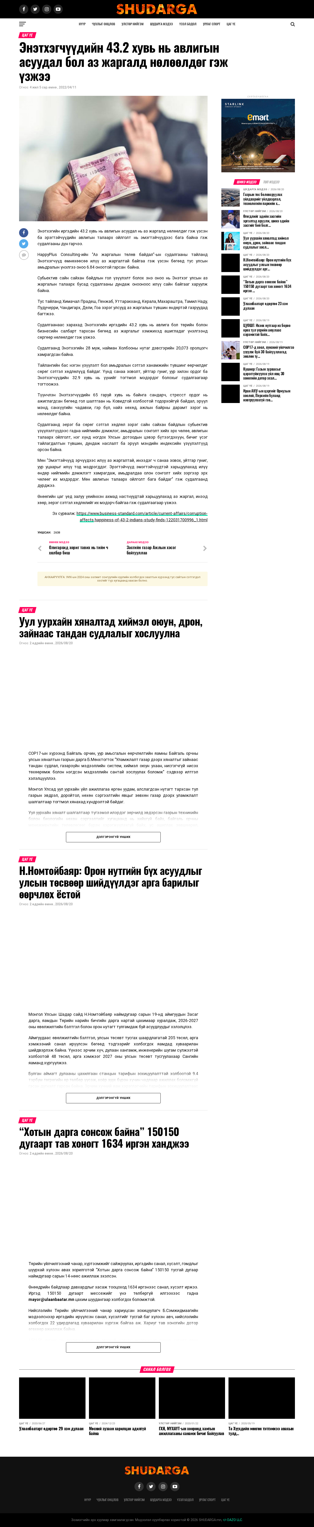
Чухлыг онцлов (103, 24)
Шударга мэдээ (161, 24)
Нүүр (82, 24)
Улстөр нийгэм (133, 24)
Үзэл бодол (188, 24)
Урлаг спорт (211, 24)
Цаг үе (231, 24)
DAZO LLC (234, 1520)
